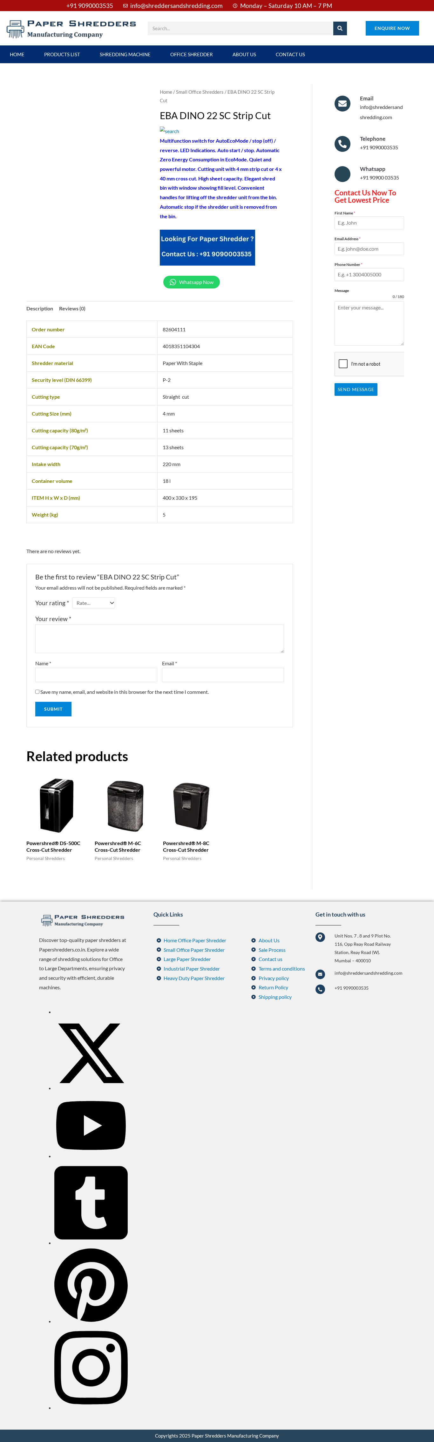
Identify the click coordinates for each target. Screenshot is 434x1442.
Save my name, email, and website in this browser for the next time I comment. (124, 692)
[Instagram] (91, 1408)
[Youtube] (91, 1156)
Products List (62, 54)
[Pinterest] (91, 1321)
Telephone (372, 138)
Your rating (52, 602)
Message (342, 290)
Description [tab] (39, 308)
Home (17, 54)
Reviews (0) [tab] (72, 308)
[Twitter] (91, 1088)
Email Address (348, 238)
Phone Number (349, 264)
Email (169, 663)
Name (43, 663)
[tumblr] (91, 1243)
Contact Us (290, 54)
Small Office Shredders (200, 92)
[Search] (340, 28)
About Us (244, 54)
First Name (345, 213)
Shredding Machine (125, 54)
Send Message (356, 389)
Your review (53, 618)
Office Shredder (191, 54)
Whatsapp (372, 169)
